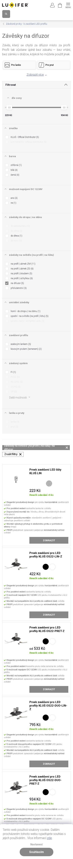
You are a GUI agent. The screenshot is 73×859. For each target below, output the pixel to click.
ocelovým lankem (20, 344)
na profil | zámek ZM (23, 263)
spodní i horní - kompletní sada (27, 321)
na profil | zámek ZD (22, 268)
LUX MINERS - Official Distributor (28, 142)
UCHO (15, 386)
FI (13, 372)
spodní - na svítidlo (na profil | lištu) (29, 316)
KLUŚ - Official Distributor (24, 137)
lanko (15, 422)
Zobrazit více (35, 74)
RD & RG (16, 382)
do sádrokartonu (20, 226)
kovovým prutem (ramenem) (26, 349)
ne (13, 203)
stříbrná (16, 165)
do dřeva (16, 235)
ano (14, 198)
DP (13, 391)
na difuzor (17, 283)
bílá (14, 170)
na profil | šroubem (21, 273)
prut (14, 426)
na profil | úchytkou (21, 278)
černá (15, 175)
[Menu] (68, 5)
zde (49, 838)
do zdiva (16, 231)
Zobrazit (49, 540)
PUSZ (15, 377)
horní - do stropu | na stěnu (25, 311)
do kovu (16, 240)
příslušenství (18, 288)
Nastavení (36, 844)
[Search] (6, 14)
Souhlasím (36, 852)
